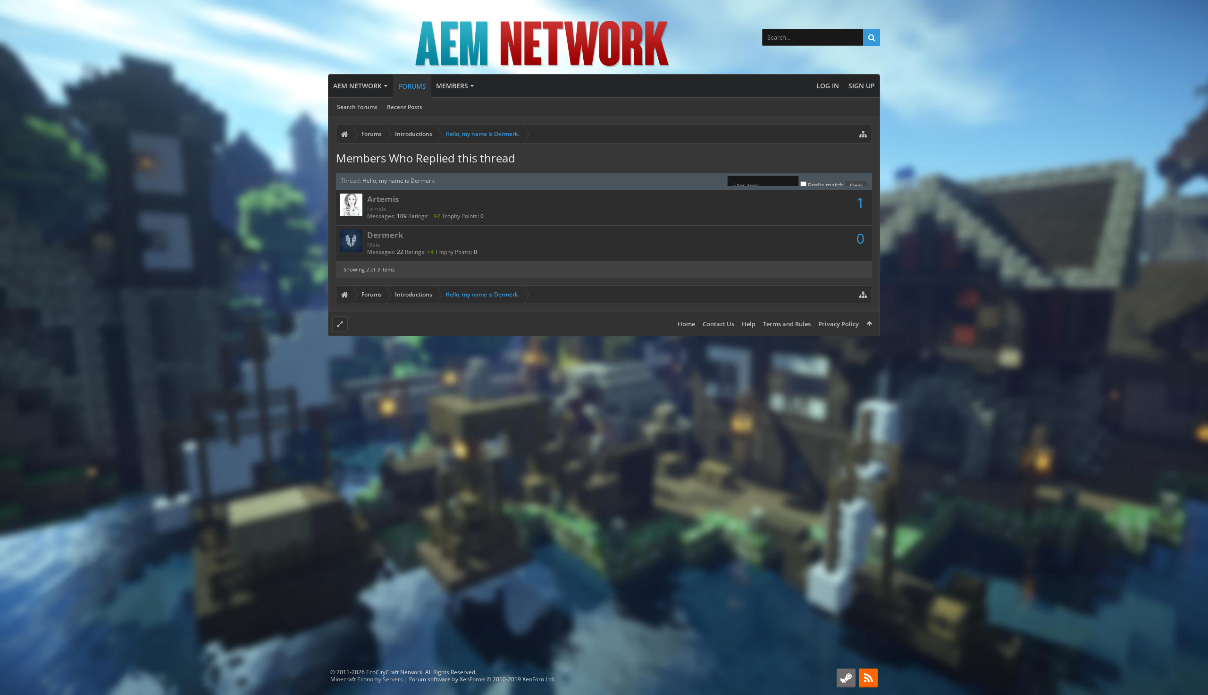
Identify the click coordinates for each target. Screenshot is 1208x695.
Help (748, 324)
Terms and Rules (787, 324)
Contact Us (718, 324)
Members (452, 85)
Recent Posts (404, 107)
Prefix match (825, 185)
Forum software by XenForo (482, 679)
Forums (412, 86)
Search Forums (357, 107)
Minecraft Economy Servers (366, 679)
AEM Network (357, 85)
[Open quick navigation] (863, 134)
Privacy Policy (838, 324)
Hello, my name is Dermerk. (399, 181)
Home (686, 324)
